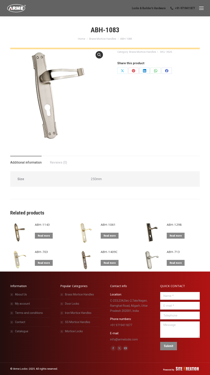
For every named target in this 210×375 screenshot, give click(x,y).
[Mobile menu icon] (201, 8)
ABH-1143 (42, 224)
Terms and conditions (29, 312)
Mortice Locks (74, 331)
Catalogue (21, 331)
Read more (44, 235)
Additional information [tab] (26, 162)
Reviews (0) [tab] (58, 162)
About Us (21, 294)
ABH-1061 (108, 224)
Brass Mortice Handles (142, 51)
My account (22, 303)
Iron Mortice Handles (78, 312)
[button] (99, 54)
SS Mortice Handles (77, 322)
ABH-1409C (109, 252)
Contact (20, 322)
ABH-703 (41, 252)
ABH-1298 (174, 224)
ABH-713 (173, 252)
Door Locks (72, 303)
